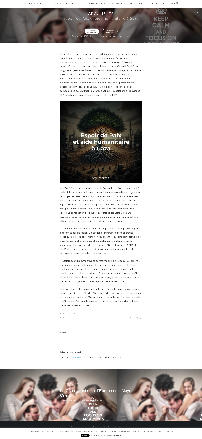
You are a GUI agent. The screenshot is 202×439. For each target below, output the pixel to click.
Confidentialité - (106, 427)
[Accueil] (26, 3)
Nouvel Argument (100, 4)
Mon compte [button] (37, 4)
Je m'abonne (80, 4)
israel (73, 313)
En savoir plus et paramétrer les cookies (105, 436)
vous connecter (81, 357)
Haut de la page (136, 317)
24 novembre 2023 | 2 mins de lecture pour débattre (95, 36)
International (124, 36)
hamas (67, 313)
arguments (101, 13)
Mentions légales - (119, 427)
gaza (62, 313)
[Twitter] (152, 3)
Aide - (71, 427)
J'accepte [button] (84, 435)
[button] (177, 4)
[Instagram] (156, 3)
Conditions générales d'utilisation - (87, 427)
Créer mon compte (59, 4)
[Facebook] (148, 3)
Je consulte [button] (120, 4)
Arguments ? (139, 4)
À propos (129, 427)
